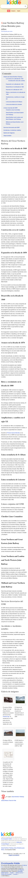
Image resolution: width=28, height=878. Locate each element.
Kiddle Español (4, 872)
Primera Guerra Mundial (13, 433)
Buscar (25, 6)
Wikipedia (21, 870)
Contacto (15, 874)
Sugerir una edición (14, 855)
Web (9, 11)
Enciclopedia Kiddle (6, 839)
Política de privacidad (6, 874)
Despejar (22, 6)
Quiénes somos (19, 872)
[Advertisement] (14, 17)
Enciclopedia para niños (7, 31)
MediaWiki (20, 871)
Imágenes (13, 11)
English (18, 11)
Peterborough (6, 716)
